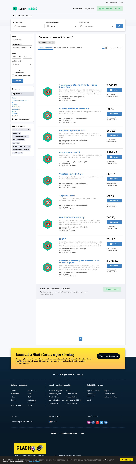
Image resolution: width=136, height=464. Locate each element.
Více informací (34, 461)
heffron (26, 150)
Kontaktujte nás (111, 2)
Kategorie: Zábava (45, 42)
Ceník (89, 400)
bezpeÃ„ (16, 143)
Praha (68, 390)
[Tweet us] (101, 422)
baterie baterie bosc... (20, 136)
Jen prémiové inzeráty (22, 75)
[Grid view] (106, 48)
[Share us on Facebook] (93, 422)
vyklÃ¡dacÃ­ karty (19, 146)
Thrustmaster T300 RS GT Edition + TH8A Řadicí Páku (78, 86)
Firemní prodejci (76, 48)
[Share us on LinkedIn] (106, 422)
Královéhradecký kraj (56, 400)
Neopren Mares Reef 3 (69, 152)
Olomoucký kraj (71, 394)
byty (28, 146)
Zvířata (13, 390)
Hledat (54, 433)
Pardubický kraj (71, 397)
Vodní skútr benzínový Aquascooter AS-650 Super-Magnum (79, 262)
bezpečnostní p (18, 140)
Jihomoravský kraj (55, 390)
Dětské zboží (15, 394)
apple (15, 133)
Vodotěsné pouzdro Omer (71, 174)
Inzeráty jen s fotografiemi (19, 72)
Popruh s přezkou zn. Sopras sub (74, 109)
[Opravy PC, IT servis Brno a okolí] (68, 448)
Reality (30, 394)
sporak (15, 130)
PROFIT (62, 239)
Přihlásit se (77, 8)
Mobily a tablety (16, 405)
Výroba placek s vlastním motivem (29, 455)
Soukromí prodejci (61, 48)
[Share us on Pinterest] (97, 422)
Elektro (13, 400)
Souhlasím (126, 459)
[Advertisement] (80, 67)
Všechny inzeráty (45, 48)
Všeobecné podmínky (91, 395)
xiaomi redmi (17, 150)
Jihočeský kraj (54, 397)
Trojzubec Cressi (67, 196)
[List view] (103, 48)
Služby (30, 397)
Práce (13, 397)
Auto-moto (32, 390)
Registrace (89, 8)
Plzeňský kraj (53, 403)
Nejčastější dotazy (111, 397)
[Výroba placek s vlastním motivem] (30, 453)
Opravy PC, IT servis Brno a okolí (68, 455)
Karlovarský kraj (71, 403)
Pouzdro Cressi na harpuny (71, 217)
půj (21, 153)
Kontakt (115, 90)
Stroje (30, 405)
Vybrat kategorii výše (21, 119)
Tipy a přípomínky (93, 390)
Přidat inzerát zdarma (108, 356)
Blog (121, 2)
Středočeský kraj (55, 394)
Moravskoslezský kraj (73, 400)
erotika (15, 153)
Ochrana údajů (109, 394)
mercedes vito (25, 130)
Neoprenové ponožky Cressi (72, 130)
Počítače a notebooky (32, 401)
